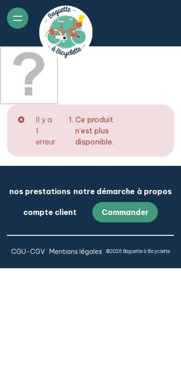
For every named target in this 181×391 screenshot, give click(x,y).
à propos (154, 191)
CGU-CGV (28, 251)
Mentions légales (75, 251)
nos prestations (40, 191)
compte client (50, 212)
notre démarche (104, 191)
